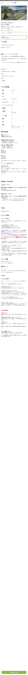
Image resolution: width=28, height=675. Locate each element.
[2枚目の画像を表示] (13, 18)
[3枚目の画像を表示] (15, 18)
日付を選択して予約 (14, 672)
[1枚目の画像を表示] (11, 18)
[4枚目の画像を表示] (17, 18)
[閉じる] (2, 3)
